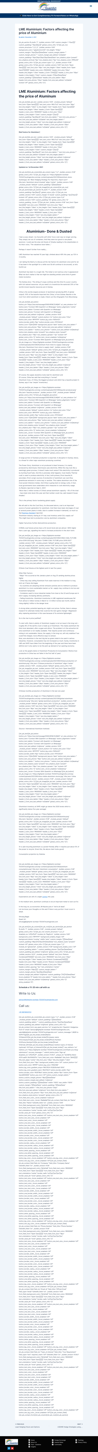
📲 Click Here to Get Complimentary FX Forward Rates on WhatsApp (49, 16)
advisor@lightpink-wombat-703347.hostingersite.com (38, 1000)
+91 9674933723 (25, 1012)
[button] (91, 6)
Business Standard (29, 513)
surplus (44, 897)
